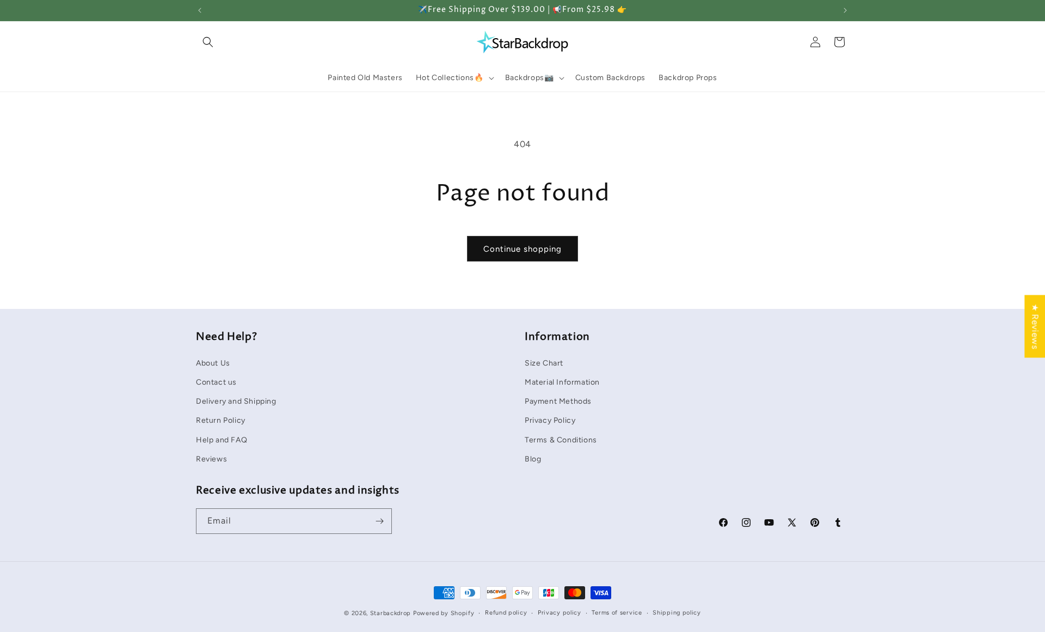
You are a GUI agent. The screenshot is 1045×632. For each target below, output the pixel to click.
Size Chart (544, 362)
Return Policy (220, 419)
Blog (533, 458)
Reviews (211, 458)
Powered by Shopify (444, 613)
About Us (213, 362)
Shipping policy (677, 612)
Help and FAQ (221, 439)
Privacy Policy (550, 419)
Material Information (562, 381)
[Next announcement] (845, 10)
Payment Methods (558, 400)
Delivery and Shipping (236, 400)
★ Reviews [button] (1035, 326)
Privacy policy (559, 612)
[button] (208, 42)
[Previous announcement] (200, 10)
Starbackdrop (390, 613)
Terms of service (617, 612)
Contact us (216, 381)
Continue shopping (522, 249)
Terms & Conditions (561, 439)
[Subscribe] (379, 521)
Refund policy (506, 612)
